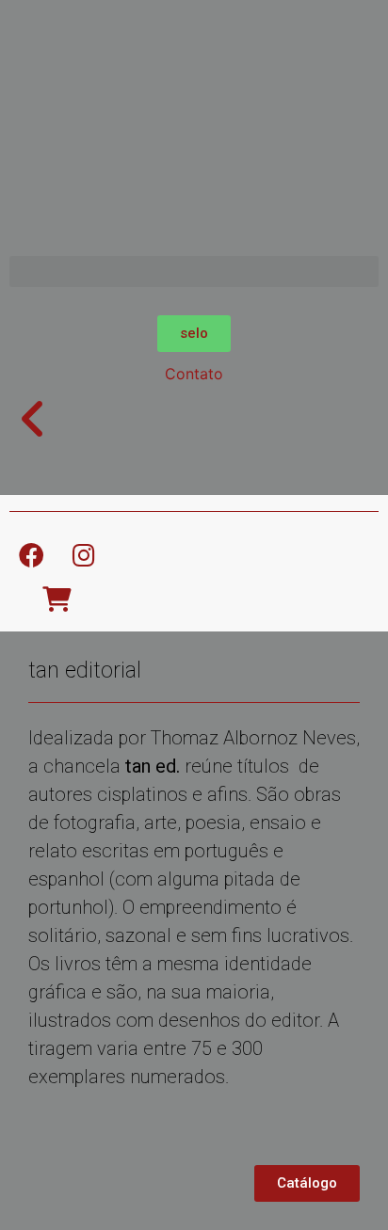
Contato (194, 373)
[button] (194, 271)
